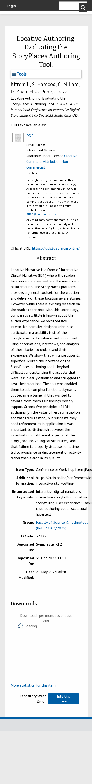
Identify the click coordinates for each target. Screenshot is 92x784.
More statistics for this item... (34, 685)
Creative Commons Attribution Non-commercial (51, 161)
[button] (63, 698)
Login (11, 5)
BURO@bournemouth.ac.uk (44, 214)
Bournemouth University (11, 17)
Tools (21, 74)
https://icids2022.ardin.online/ (56, 248)
